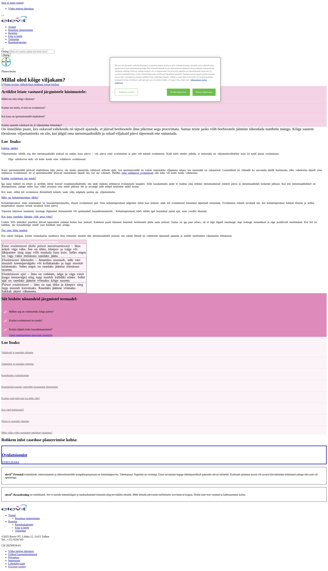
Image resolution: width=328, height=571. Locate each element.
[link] (164, 455)
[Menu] (2, 15)
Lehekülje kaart (16, 563)
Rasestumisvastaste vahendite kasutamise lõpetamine (29, 386)
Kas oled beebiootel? (12, 409)
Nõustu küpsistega (204, 92)
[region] (165, 79)
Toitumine (13, 39)
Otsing (5, 51)
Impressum (14, 560)
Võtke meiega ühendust (21, 8)
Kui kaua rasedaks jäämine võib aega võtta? (27, 216)
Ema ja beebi (15, 36)
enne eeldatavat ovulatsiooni (137, 172)
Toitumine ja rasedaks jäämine (17, 363)
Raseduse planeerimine (20, 30)
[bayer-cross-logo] (6, 65)
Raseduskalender (17, 42)
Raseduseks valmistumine (15, 375)
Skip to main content (12, 2)
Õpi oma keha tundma (14, 230)
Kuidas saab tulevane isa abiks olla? (20, 398)
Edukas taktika (9, 148)
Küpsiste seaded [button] (17, 566)
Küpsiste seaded (126, 92)
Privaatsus (13, 557)
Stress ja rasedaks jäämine (15, 421)
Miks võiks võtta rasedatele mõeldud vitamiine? (26, 432)
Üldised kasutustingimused (22, 554)
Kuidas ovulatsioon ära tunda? (18, 178)
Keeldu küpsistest (178, 92)
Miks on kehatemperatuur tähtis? (19, 197)
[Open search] (2, 49)
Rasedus (12, 33)
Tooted (12, 26)
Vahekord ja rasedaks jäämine (17, 352)
